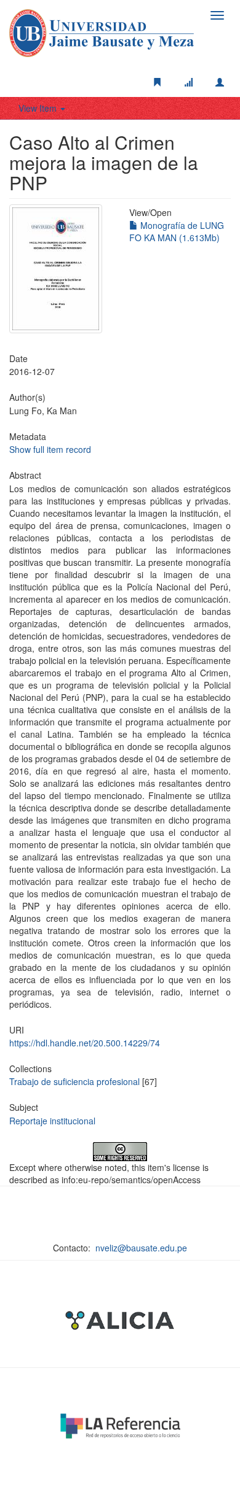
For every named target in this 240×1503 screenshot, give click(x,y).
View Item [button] (38, 108)
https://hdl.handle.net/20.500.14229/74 (84, 1043)
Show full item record (50, 449)
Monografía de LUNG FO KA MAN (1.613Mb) (176, 231)
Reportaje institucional (52, 1121)
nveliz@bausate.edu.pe (141, 1248)
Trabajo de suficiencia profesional (74, 1081)
